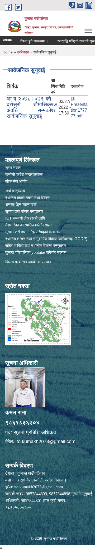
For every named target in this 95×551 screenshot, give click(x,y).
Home (8, 52)
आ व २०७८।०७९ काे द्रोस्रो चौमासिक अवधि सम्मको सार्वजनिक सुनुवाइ (29, 107)
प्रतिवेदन (23, 52)
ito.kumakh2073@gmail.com (45, 441)
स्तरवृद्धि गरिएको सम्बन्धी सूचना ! (73, 41)
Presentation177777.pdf (79, 110)
